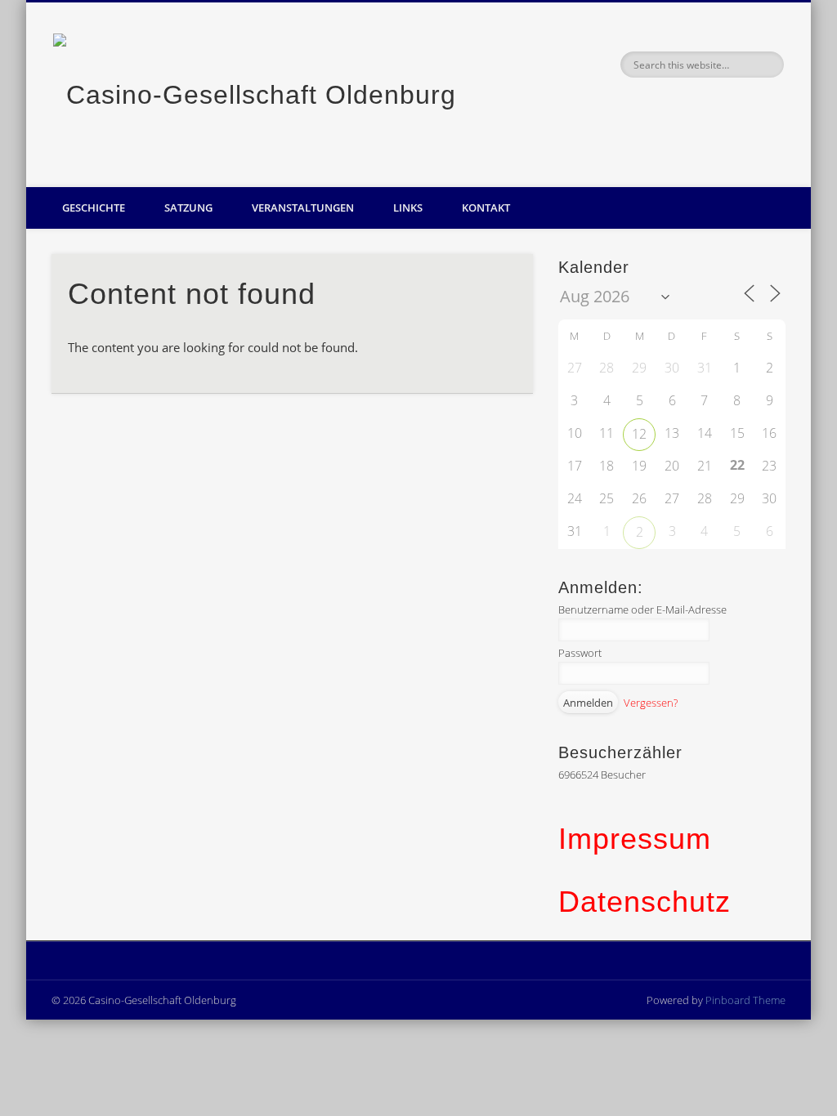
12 (639, 434)
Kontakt (486, 207)
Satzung (188, 207)
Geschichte (93, 207)
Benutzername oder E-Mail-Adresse (642, 609)
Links (408, 207)
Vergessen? (651, 702)
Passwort (580, 652)
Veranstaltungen (303, 207)
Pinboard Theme (745, 1000)
